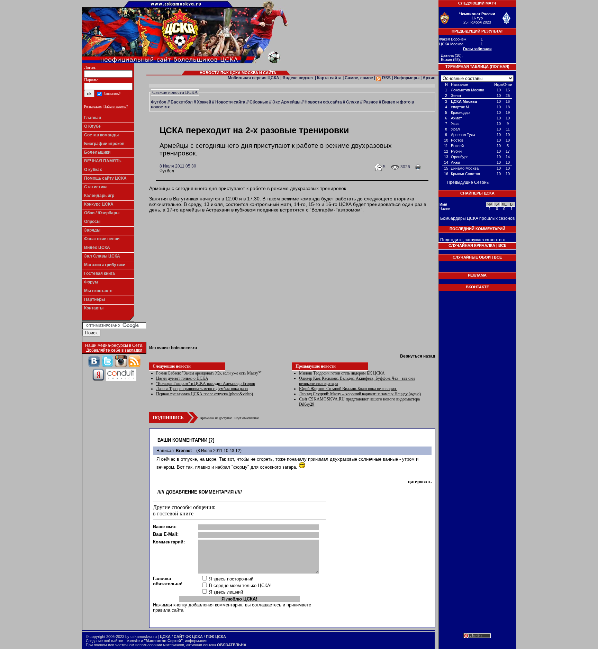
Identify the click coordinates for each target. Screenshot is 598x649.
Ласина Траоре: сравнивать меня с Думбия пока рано (202, 388)
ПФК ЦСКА (216, 636)
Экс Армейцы (286, 102)
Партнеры (94, 299)
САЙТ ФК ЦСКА (188, 636)
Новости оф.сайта (323, 102)
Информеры (406, 77)
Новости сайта (230, 102)
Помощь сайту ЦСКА (105, 178)
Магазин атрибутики (104, 264)
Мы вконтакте (98, 290)
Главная (92, 117)
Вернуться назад (417, 356)
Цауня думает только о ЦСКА (182, 378)
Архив (429, 77)
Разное (370, 102)
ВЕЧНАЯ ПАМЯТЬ (102, 161)
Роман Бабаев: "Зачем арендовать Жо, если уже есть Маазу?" (209, 373)
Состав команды (101, 135)
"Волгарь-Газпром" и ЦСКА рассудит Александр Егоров (205, 383)
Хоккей (204, 102)
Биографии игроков (104, 143)
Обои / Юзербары (101, 212)
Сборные (259, 102)
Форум (91, 282)
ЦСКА (165, 636)
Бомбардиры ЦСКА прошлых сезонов (477, 218)
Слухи (352, 102)
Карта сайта (329, 77)
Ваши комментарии (182, 440)
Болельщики (97, 152)
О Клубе (92, 126)
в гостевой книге (173, 513)
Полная (499, 66)
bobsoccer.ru (184, 347)
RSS (386, 77)
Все (502, 245)
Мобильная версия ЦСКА (253, 77)
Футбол (158, 102)
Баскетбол (182, 102)
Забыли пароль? (116, 106)
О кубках (93, 169)
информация (196, 641)
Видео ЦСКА (97, 247)
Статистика (96, 186)
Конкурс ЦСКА (99, 204)
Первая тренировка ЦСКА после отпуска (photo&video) (204, 393)
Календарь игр (99, 195)
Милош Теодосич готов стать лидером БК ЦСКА (342, 373)
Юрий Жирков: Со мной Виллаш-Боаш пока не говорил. (348, 388)
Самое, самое (359, 77)
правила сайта (168, 610)
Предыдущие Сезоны (468, 182)
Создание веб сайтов (104, 641)
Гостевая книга (99, 273)
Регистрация (93, 106)
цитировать (420, 481)
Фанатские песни (101, 238)
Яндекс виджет (298, 77)
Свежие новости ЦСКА (175, 92)
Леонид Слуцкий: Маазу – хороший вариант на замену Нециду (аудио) (360, 393)
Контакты (93, 308)
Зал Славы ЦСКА (102, 256)
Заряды (92, 230)
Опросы (92, 221)
